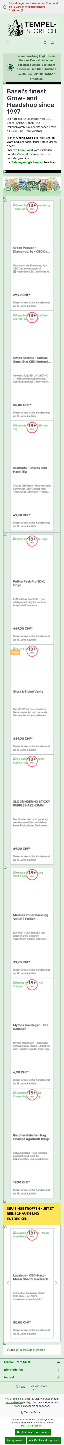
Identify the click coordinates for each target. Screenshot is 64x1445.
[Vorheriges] (6, 184)
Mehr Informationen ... (32, 1425)
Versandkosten (14, 1402)
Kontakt (8, 1377)
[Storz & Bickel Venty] (32, 664)
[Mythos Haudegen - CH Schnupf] (32, 998)
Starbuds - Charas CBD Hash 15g (30, 469)
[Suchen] (45, 43)
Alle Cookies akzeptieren (44, 1440)
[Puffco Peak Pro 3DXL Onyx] (32, 554)
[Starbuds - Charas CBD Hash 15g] (32, 441)
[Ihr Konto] (52, 43)
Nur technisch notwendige (33, 1432)
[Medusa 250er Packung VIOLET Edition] (32, 888)
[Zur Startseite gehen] (32, 27)
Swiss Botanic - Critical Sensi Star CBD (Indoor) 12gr (30, 360)
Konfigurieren (15, 1440)
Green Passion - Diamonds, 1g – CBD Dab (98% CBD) (31, 249)
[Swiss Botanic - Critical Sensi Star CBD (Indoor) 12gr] (32, 331)
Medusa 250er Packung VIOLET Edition (30, 917)
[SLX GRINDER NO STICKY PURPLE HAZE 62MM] (32, 774)
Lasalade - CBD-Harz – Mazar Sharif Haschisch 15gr (30, 1277)
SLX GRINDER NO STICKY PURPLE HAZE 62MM (31, 803)
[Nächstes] (58, 184)
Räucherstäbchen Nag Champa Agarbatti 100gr (31, 1137)
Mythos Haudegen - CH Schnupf (30, 1027)
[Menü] (7, 43)
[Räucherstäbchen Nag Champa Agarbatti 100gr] (32, 1108)
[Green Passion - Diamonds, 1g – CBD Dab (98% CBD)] (32, 220)
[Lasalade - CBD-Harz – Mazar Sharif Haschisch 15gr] (32, 1248)
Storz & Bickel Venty (28, 691)
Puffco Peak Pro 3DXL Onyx (29, 583)
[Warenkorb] (58, 41)
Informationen (13, 1369)
